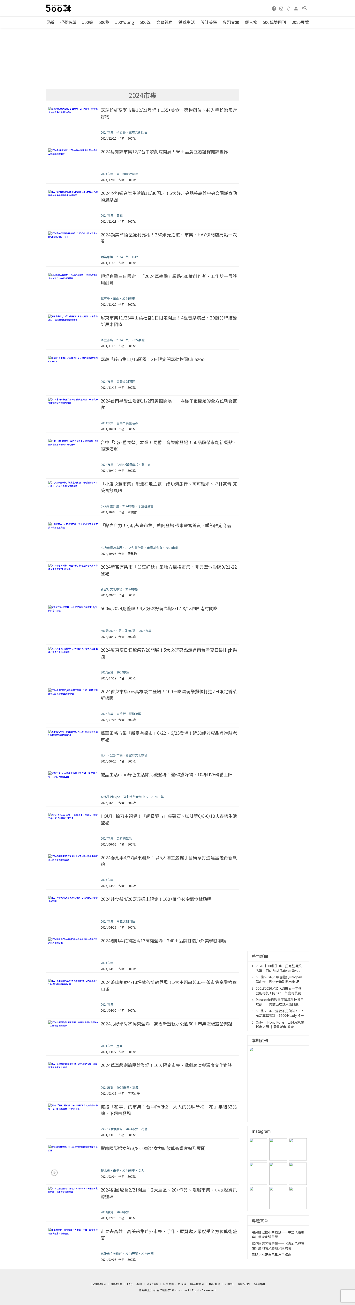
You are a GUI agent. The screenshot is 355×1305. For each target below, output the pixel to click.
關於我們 (244, 1284)
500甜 (104, 22)
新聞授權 (152, 1284)
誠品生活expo (110, 797)
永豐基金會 (145, 506)
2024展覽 (138, 340)
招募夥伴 (260, 1284)
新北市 (105, 1170)
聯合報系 (215, 1284)
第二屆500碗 (127, 630)
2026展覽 (300, 22)
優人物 (251, 22)
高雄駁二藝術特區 (128, 714)
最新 (50, 22)
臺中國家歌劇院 (127, 174)
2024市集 (107, 132)
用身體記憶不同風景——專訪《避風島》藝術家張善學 (278, 1234)
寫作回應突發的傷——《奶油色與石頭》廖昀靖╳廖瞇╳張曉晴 (278, 1245)
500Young (124, 22)
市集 (116, 1170)
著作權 (182, 1284)
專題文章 (231, 22)
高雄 (119, 215)
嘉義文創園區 (138, 132)
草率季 (105, 298)
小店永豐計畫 (110, 506)
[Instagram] (281, 8)
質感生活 (186, 22)
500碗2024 (108, 630)
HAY (135, 257)
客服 (139, 1284)
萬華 (104, 755)
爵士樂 (146, 464)
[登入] (296, 8)
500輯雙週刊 (274, 22)
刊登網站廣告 (98, 1284)
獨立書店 (107, 340)
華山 (116, 298)
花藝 (144, 1129)
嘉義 (135, 1087)
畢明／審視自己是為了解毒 (271, 1254)
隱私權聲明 (197, 1284)
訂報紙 (229, 1284)
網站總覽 (117, 1284)
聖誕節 (121, 132)
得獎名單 (68, 22)
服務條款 (168, 1284)
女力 (141, 1170)
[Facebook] (274, 8)
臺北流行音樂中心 (135, 797)
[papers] (288, 8)
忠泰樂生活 (124, 838)
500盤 (87, 22)
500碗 (145, 22)
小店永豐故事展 (111, 547)
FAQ (130, 1284)
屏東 (119, 1046)
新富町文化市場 (111, 589)
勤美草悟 (107, 257)
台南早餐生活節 (127, 423)
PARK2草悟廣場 (127, 464)
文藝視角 (164, 22)
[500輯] (59, 8)
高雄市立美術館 (111, 1253)
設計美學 (209, 22)
